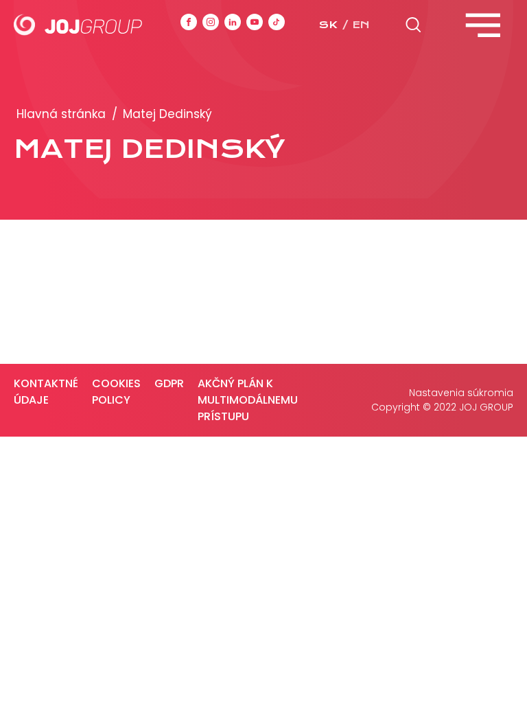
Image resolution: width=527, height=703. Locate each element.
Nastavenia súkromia (461, 393)
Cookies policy (116, 392)
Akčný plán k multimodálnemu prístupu (248, 400)
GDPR (169, 383)
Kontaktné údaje (46, 392)
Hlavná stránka (61, 114)
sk (328, 25)
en (361, 25)
